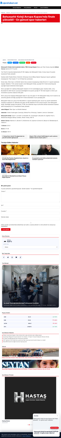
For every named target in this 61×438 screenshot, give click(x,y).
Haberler (3, 12)
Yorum (3, 191)
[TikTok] (20, 257)
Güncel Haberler (17, 7)
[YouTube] (16, 257)
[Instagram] (12, 257)
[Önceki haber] (53, 267)
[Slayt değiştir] (27, 424)
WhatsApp (22, 62)
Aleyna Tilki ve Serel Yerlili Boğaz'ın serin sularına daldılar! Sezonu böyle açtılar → (43, 136)
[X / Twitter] (8, 257)
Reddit (28, 62)
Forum (35, 7)
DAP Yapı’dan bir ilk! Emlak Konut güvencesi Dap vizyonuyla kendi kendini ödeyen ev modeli (24, 340)
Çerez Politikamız (26, 436)
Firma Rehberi (27, 7)
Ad (2, 205)
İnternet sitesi (5, 217)
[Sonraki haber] (56, 267)
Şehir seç (6, 244)
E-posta (4, 211)
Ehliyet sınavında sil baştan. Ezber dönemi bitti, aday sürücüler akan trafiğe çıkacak (22, 335)
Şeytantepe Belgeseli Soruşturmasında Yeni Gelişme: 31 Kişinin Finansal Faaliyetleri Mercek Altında (26, 336)
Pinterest (33, 62)
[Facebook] (4, 257)
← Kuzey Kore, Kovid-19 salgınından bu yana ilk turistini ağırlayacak (13, 136)
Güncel (8, 12)
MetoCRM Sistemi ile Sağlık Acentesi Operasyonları (15, 341)
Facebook (16, 62)
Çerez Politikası (44, 7)
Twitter (9, 62)
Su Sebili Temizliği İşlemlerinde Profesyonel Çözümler (15, 338)
